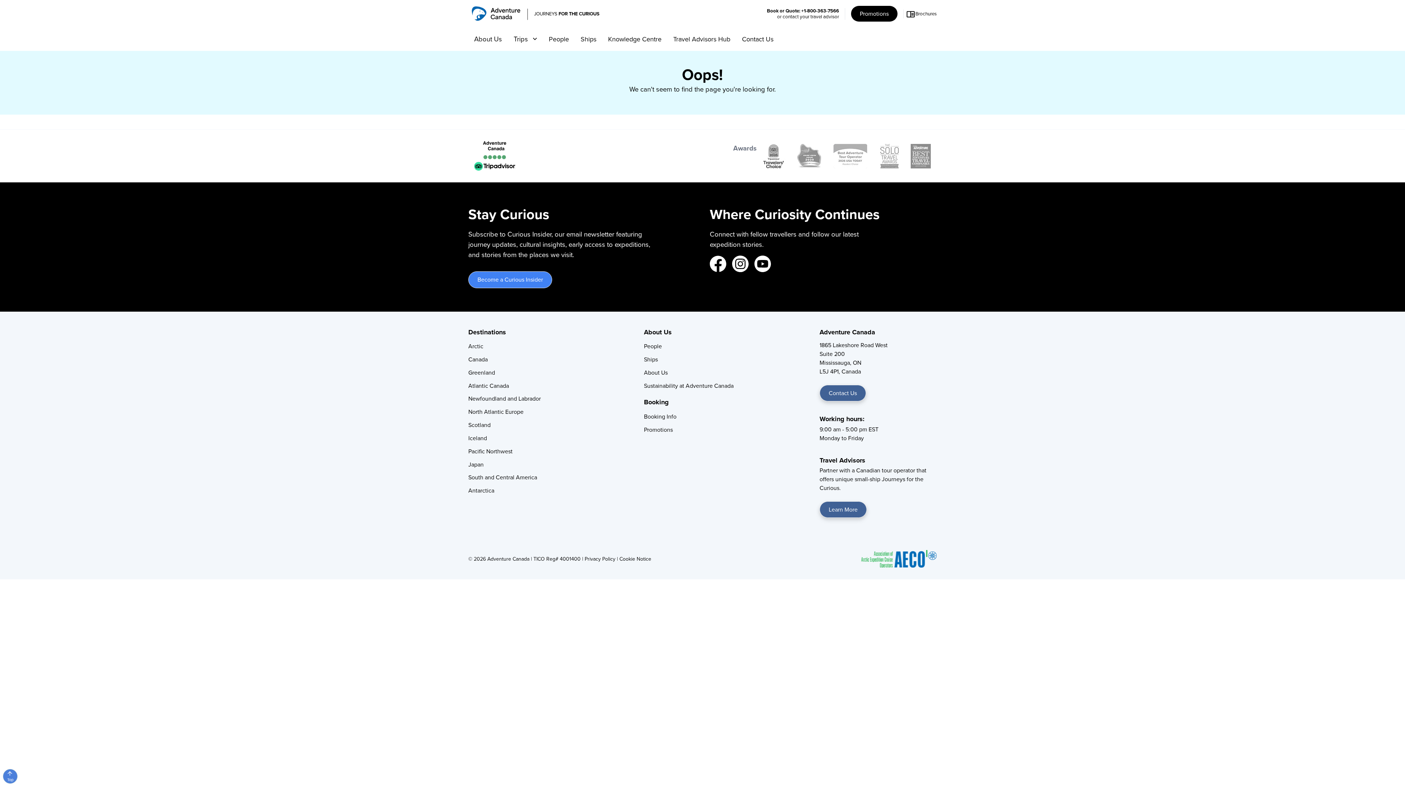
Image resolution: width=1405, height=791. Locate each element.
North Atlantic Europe (496, 412)
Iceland (477, 438)
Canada (478, 359)
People (559, 39)
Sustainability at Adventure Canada (689, 386)
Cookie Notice (635, 559)
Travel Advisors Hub (701, 39)
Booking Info (660, 416)
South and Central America (502, 477)
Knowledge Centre (635, 39)
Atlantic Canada (488, 386)
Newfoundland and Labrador (504, 398)
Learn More (843, 509)
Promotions (874, 14)
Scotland (479, 425)
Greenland (481, 372)
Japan (476, 464)
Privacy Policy (600, 559)
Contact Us (757, 39)
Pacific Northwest (490, 451)
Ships (588, 39)
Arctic (475, 346)
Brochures (926, 13)
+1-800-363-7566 (820, 10)
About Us (488, 39)
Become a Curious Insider (510, 279)
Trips (522, 39)
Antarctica (481, 490)
